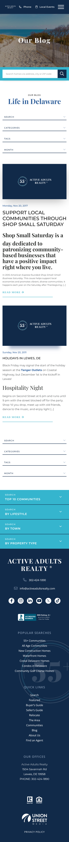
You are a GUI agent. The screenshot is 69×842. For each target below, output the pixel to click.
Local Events (47, 6)
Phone (27, 6)
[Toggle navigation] (61, 7)
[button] (62, 74)
